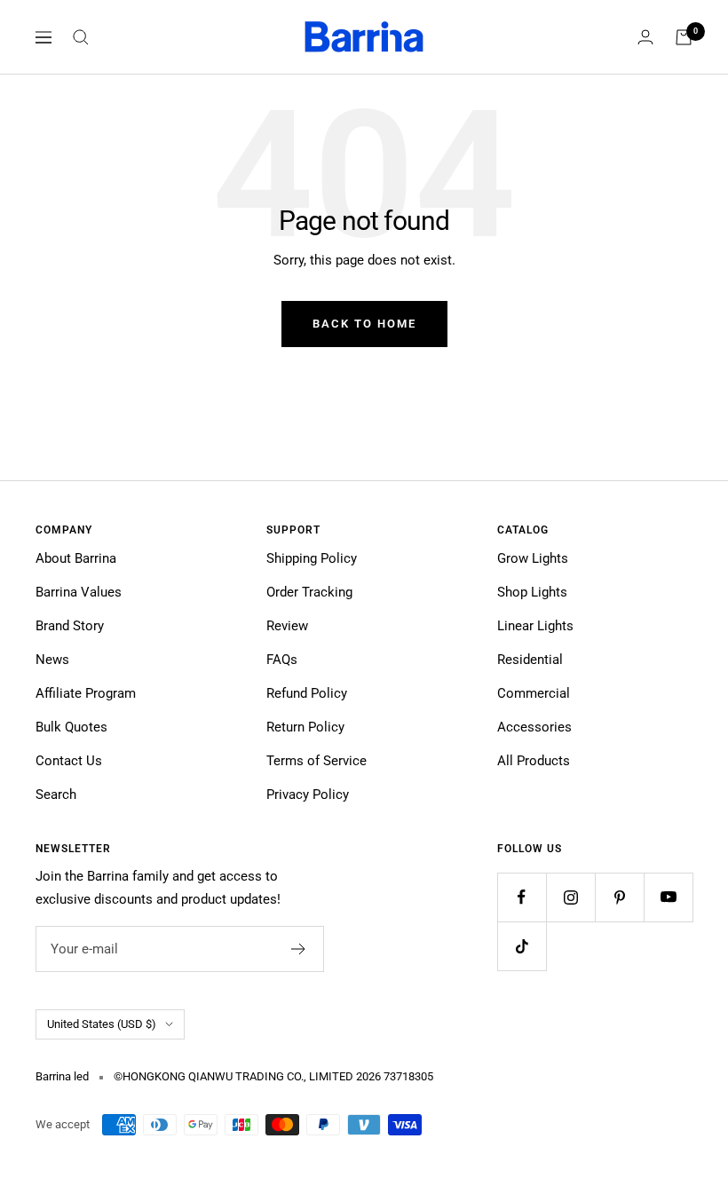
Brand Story (70, 626)
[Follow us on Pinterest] (619, 897)
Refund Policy (306, 693)
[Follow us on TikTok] (521, 945)
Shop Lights (532, 592)
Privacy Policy (307, 794)
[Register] (298, 949)
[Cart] (683, 37)
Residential (530, 660)
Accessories (534, 727)
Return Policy (305, 727)
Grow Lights (532, 558)
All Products (533, 761)
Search (56, 794)
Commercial (533, 693)
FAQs (281, 660)
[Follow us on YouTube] (668, 897)
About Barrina (76, 558)
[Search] (81, 37)
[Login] (645, 36)
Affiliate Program (86, 693)
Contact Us (69, 761)
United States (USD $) (101, 1024)
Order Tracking (309, 592)
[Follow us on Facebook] (521, 897)
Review (287, 626)
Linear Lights (535, 626)
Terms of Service (316, 761)
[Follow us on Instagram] (570, 897)
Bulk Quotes (71, 727)
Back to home (364, 323)
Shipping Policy (311, 558)
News (52, 660)
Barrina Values (79, 592)
